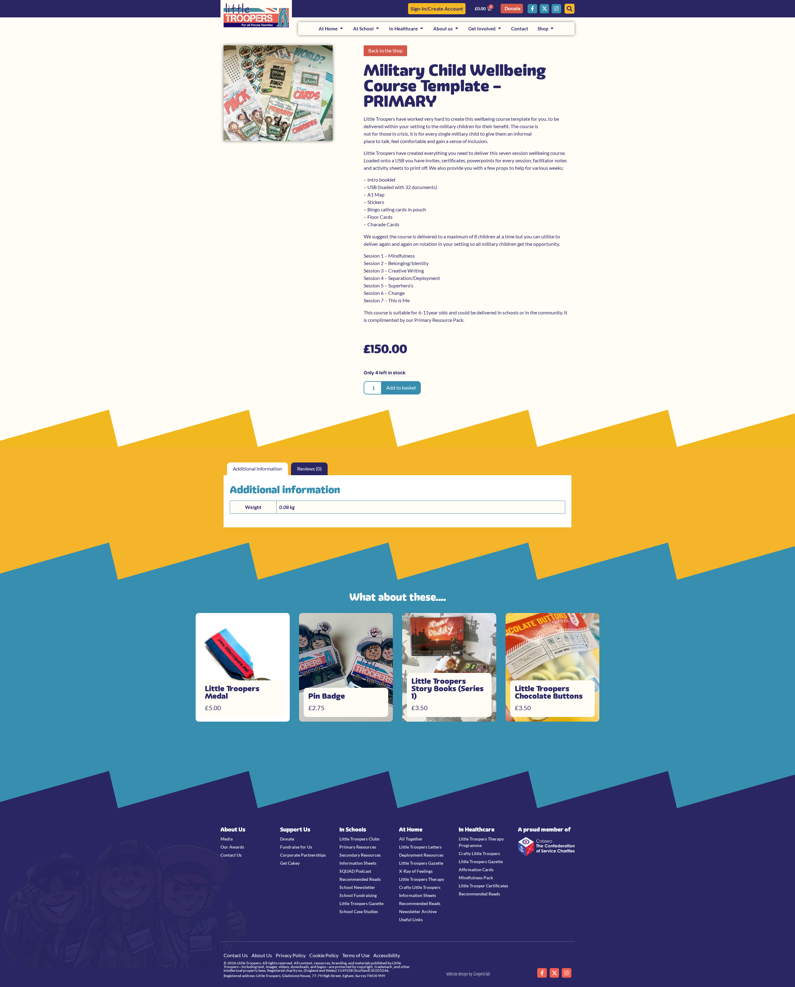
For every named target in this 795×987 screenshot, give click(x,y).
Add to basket (401, 387)
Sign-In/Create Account (437, 8)
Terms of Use (356, 955)
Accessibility (386, 955)
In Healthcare (476, 829)
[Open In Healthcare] (421, 28)
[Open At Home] (341, 28)
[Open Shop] (552, 28)
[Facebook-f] (532, 9)
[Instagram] (556, 9)
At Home (410, 829)
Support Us (295, 829)
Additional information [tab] (257, 468)
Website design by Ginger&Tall (468, 973)
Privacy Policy (291, 955)
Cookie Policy (323, 955)
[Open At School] (377, 28)
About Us (232, 829)
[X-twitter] (544, 9)
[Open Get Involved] (499, 28)
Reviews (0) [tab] (309, 468)
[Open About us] (456, 28)
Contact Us (236, 955)
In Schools (352, 829)
